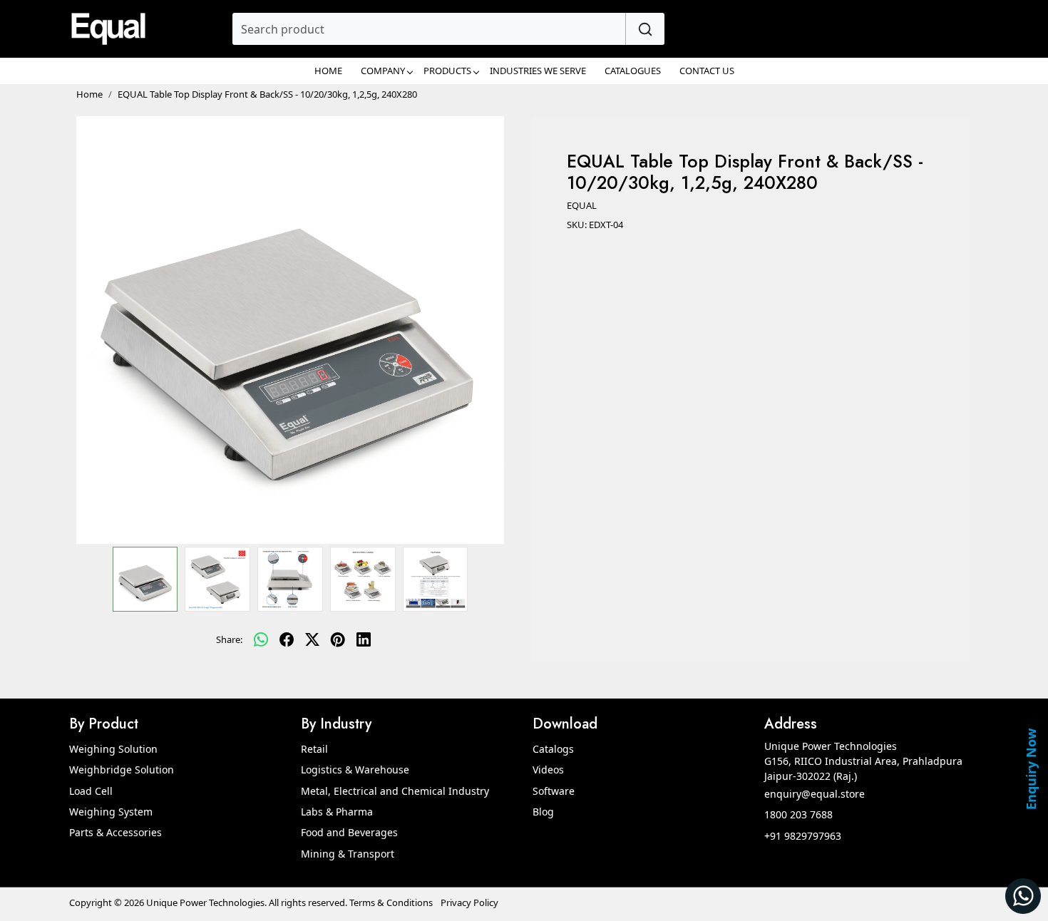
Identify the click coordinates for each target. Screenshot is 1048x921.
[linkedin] (363, 640)
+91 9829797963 (802, 836)
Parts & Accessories (115, 832)
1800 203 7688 (798, 814)
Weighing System (111, 811)
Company (383, 70)
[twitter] (312, 640)
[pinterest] (338, 640)
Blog (543, 811)
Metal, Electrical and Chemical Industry (395, 791)
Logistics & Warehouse (355, 769)
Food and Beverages (349, 832)
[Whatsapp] (261, 640)
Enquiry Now (1030, 769)
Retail (314, 749)
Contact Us (706, 70)
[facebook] (286, 640)
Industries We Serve (538, 70)
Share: (229, 639)
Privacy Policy (469, 902)
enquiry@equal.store (814, 794)
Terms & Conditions (391, 902)
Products (447, 70)
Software (554, 791)
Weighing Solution (113, 749)
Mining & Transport (347, 853)
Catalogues (633, 70)
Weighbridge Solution (121, 769)
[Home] (108, 28)
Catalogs (553, 749)
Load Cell (91, 791)
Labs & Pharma (337, 811)
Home (328, 70)
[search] (644, 29)
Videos (548, 769)
